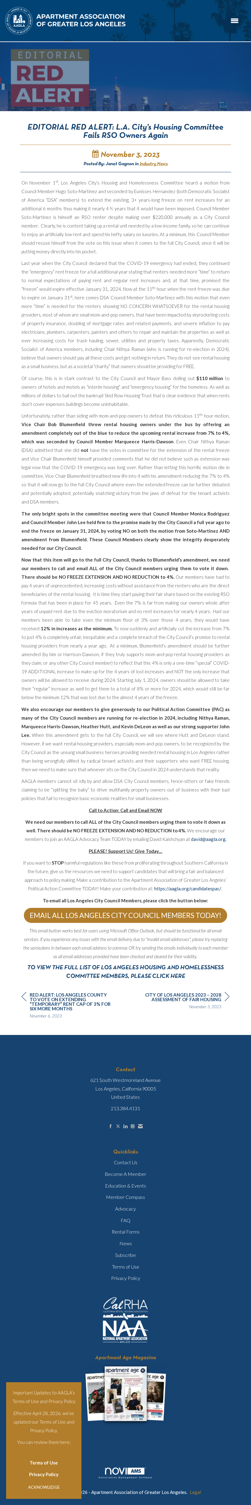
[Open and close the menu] (186, 20)
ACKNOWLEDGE (44, 1487)
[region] (184, 1002)
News (125, 1243)
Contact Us (125, 1162)
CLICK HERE (168, 976)
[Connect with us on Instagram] (132, 1126)
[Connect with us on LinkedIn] (125, 1126)
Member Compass (125, 1197)
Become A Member (125, 1174)
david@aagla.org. (209, 839)
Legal (195, 1492)
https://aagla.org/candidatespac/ (187, 888)
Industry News (154, 164)
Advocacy (125, 1208)
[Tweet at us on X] (118, 1126)
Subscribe (125, 1255)
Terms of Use (44, 1462)
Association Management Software (125, 1477)
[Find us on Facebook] (110, 1126)
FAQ (125, 1220)
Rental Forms (126, 1232)
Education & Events (125, 1185)
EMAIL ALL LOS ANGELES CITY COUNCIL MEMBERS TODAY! (125, 915)
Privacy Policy (43, 1474)
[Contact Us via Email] (140, 1126)
